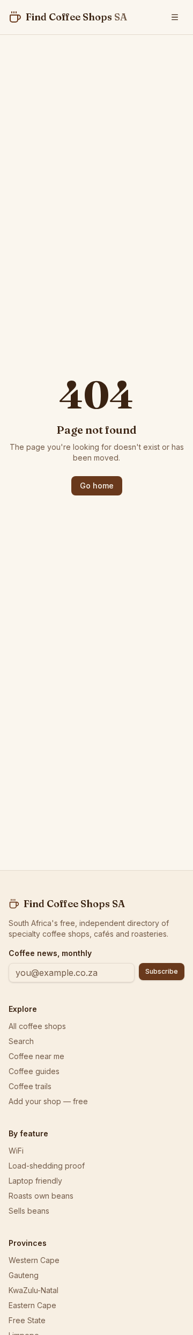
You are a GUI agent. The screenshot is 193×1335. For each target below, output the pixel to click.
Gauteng (24, 1275)
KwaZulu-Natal (33, 1290)
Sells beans (29, 1210)
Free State (27, 1320)
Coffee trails (30, 1086)
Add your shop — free (48, 1101)
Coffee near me (36, 1056)
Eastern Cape (32, 1305)
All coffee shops (37, 1026)
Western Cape (34, 1260)
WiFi (16, 1150)
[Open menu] (174, 17)
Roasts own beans (41, 1195)
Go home (97, 485)
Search (21, 1041)
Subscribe (161, 971)
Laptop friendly (35, 1180)
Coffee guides (34, 1071)
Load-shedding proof (47, 1165)
